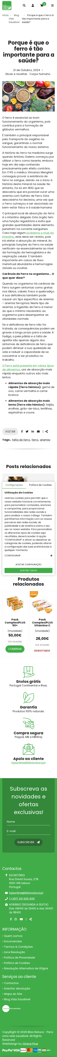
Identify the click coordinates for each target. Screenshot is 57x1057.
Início (5, 15)
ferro (35, 440)
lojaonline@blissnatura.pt (28, 762)
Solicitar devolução (17, 988)
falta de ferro (21, 440)
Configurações (14, 485)
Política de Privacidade (19, 957)
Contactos (11, 983)
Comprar (15, 649)
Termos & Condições (18, 947)
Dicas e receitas (16, 74)
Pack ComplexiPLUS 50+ (15, 622)
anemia (45, 440)
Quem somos (13, 936)
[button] (28, 555)
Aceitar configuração (28, 564)
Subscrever (26, 842)
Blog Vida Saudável (17, 999)
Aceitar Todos (28, 570)
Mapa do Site (13, 994)
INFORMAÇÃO (14, 929)
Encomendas (13, 941)
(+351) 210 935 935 (22, 899)
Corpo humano (39, 74)
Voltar (10, 431)
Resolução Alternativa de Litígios (26, 968)
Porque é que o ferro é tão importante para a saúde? (38, 19)
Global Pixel (30, 1044)
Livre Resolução (14, 952)
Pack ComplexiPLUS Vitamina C (42, 622)
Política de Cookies (17, 963)
